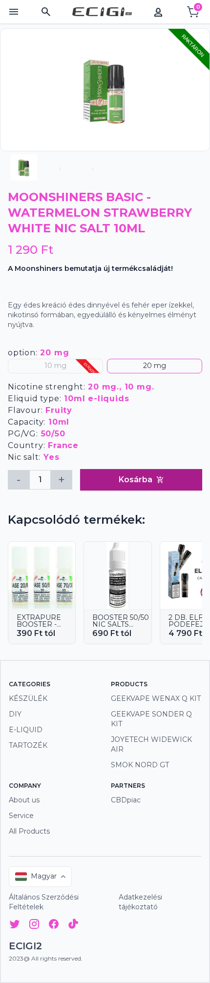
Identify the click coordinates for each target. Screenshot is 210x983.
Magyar (44, 876)
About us (24, 800)
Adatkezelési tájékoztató (140, 902)
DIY (15, 714)
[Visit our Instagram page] (34, 925)
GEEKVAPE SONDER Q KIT (151, 719)
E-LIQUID (25, 729)
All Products (29, 831)
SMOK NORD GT (140, 764)
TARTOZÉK (28, 745)
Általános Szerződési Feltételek (44, 902)
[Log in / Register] (158, 11)
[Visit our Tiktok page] (73, 925)
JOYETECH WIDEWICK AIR (151, 744)
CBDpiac (126, 800)
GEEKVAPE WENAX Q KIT (156, 698)
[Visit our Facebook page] (54, 925)
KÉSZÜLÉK (28, 698)
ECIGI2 (25, 946)
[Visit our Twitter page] (15, 925)
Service (21, 815)
